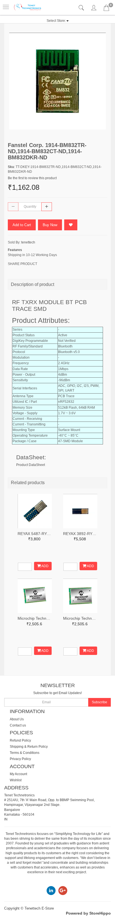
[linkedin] (51, 890)
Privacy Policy (20, 759)
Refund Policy (20, 740)
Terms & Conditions (24, 753)
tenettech (28, 242)
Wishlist (15, 780)
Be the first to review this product (32, 178)
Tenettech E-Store (39, 908)
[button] (58, 21)
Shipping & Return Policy (29, 747)
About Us (17, 719)
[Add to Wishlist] (70, 224)
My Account (18, 774)
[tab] (82, 8)
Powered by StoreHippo (88, 913)
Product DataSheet (30, 465)
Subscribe (99, 702)
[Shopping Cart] (106, 9)
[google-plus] (62, 890)
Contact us (18, 725)
